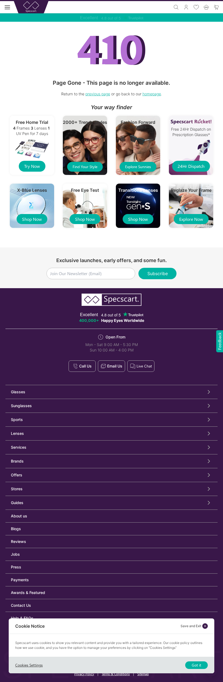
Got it (196, 665)
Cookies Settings (29, 665)
